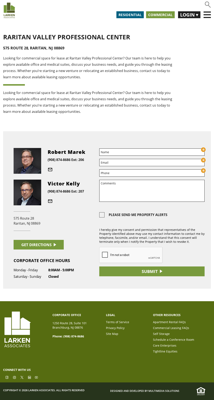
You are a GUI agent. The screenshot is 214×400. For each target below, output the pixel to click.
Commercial (160, 14)
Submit (150, 271)
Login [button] (188, 15)
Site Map (112, 334)
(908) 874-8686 (73, 336)
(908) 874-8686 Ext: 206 (66, 159)
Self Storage (161, 334)
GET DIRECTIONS (36, 244)
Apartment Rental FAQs (169, 322)
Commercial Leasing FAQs (171, 328)
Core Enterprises (164, 345)
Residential (130, 14)
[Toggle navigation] (207, 15)
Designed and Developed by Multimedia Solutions (144, 391)
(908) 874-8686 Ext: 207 (66, 191)
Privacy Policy (115, 328)
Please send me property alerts (138, 214)
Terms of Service (117, 322)
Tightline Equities (165, 351)
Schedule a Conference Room (173, 340)
